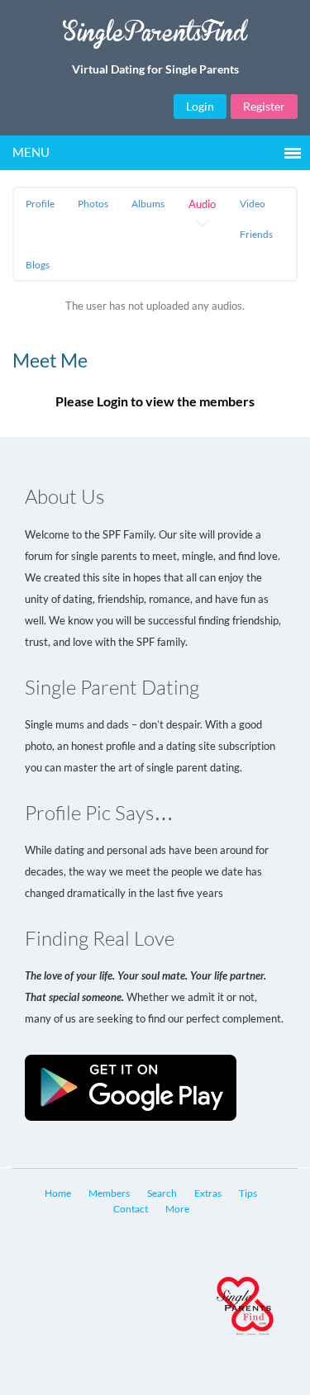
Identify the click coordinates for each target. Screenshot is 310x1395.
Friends (256, 234)
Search (162, 1193)
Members (109, 1193)
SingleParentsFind (155, 38)
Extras (208, 1193)
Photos (93, 203)
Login (200, 106)
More (177, 1209)
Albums (148, 203)
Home (58, 1193)
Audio (202, 204)
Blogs (38, 265)
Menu (31, 152)
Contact (130, 1209)
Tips (248, 1193)
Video (252, 203)
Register (264, 106)
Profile (40, 203)
